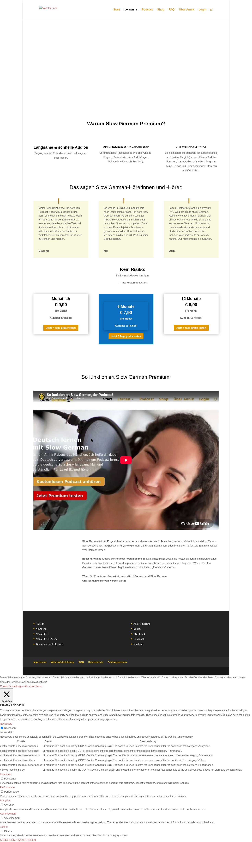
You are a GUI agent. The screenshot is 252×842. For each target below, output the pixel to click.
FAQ (172, 9)
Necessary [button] (6, 723)
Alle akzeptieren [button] (33, 686)
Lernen (129, 9)
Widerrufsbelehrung (62, 662)
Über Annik (186, 9)
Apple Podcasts (142, 623)
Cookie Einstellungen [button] (11, 686)
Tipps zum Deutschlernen (49, 644)
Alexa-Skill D (42, 634)
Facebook (139, 639)
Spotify (137, 628)
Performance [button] (7, 787)
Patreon (40, 623)
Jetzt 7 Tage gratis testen (61, 327)
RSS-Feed (139, 634)
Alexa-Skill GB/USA (46, 639)
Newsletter (41, 628)
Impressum (39, 662)
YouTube (138, 644)
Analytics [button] (5, 800)
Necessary (10, 727)
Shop (160, 9)
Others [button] (4, 826)
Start (116, 9)
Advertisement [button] (8, 813)
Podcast (147, 9)
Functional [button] (5, 774)
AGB (81, 662)
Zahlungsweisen (117, 662)
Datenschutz (95, 662)
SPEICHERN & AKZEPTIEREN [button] (18, 839)
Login (202, 9)
